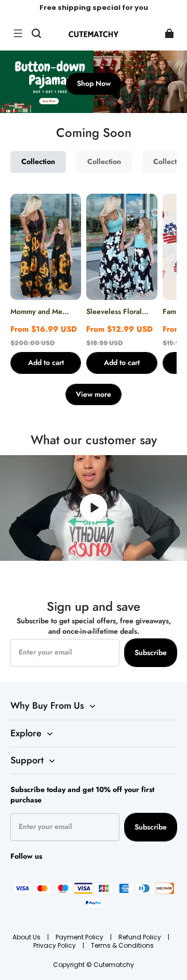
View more (93, 394)
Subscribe (151, 652)
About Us (27, 937)
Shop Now (94, 83)
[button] (17, 33)
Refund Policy (140, 937)
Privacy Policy (55, 945)
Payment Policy (80, 937)
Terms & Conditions (122, 945)
